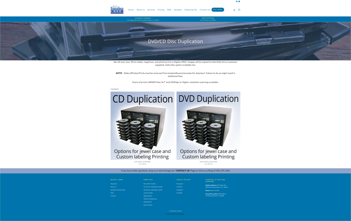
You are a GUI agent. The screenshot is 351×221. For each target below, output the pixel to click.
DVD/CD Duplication (150, 199)
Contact (113, 196)
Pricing (161, 9)
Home (131, 9)
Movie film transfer (150, 184)
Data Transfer (148, 205)
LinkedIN (179, 193)
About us (141, 9)
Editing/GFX (148, 202)
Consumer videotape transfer (153, 187)
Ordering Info (190, 9)
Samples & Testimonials (118, 190)
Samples (178, 9)
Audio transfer (148, 193)
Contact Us (205, 9)
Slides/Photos (148, 196)
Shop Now (114, 184)
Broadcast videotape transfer (153, 190)
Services (151, 9)
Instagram (180, 190)
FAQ (169, 9)
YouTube (179, 187)
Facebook (180, 184)
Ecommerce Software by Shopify (175, 214)
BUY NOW (217, 9)
